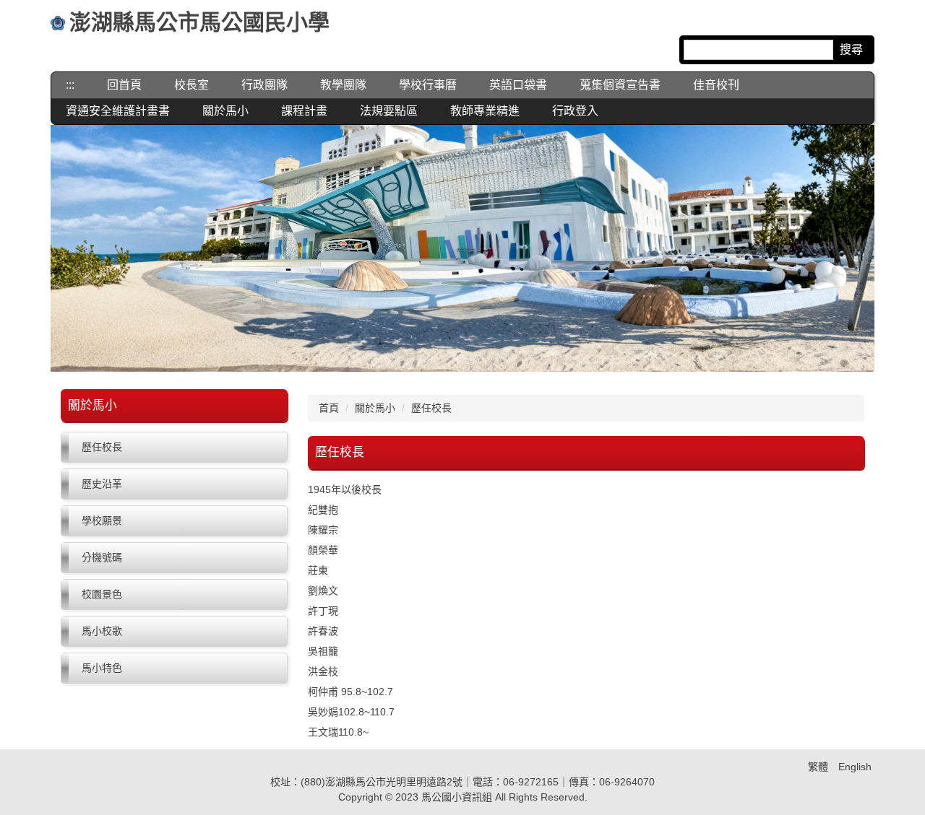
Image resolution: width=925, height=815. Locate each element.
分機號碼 (102, 557)
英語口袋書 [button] (518, 85)
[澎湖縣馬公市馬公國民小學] (58, 25)
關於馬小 (375, 408)
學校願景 (102, 520)
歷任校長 (102, 447)
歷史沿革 (102, 483)
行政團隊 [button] (264, 85)
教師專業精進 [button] (485, 111)
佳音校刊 (716, 85)
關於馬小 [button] (225, 111)
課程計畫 (304, 111)
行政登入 (575, 111)
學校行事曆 (428, 85)
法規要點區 (389, 111)
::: (70, 85)
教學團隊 (343, 85)
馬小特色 (102, 668)
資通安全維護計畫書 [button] (118, 111)
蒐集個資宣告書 (620, 85)
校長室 (191, 85)
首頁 (329, 408)
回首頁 (124, 85)
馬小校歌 (102, 631)
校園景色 (102, 594)
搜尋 (851, 49)
